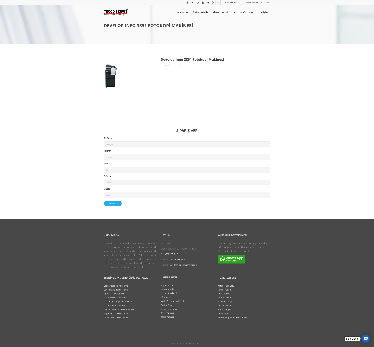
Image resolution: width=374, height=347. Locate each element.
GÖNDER (113, 203)
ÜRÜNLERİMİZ (200, 12)
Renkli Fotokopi (225, 301)
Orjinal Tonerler (225, 305)
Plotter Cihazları (168, 305)
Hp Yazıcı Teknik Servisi (114, 293)
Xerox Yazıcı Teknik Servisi (116, 297)
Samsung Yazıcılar (169, 309)
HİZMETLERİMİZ (221, 12)
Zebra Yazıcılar (167, 316)
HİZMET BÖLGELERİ (244, 12)
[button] (366, 339)
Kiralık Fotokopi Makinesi (172, 301)
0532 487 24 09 (172, 254)
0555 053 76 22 (178, 259)
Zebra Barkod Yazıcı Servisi (116, 317)
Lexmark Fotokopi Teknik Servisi (119, 309)
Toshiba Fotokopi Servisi (115, 305)
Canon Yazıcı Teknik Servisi (116, 289)
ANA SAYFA (182, 12)
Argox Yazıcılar (167, 285)
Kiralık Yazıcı (223, 293)
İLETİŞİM (263, 12)
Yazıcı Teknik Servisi (227, 285)
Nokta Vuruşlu (224, 309)
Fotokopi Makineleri (170, 293)
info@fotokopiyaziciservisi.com (183, 264)
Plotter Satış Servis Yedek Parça (232, 317)
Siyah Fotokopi (224, 297)
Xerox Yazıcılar (167, 313)
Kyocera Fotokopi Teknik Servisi (118, 301)
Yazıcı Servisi (223, 313)
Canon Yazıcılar (168, 289)
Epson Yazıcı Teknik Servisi (116, 285)
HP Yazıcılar (166, 297)
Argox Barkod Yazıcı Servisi (116, 313)
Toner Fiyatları (224, 289)
